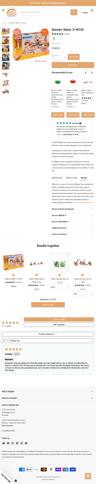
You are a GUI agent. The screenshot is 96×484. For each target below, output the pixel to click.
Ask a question (59, 324)
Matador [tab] (84, 178)
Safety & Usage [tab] (71, 178)
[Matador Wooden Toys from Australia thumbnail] (6, 57)
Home (4, 23)
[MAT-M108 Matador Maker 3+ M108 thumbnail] (6, 40)
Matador (57, 43)
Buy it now (73, 65)
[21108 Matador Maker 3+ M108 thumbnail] (6, 74)
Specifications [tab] (57, 178)
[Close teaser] (15, 481)
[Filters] (4, 340)
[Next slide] (91, 72)
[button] (58, 34)
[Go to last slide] (85, 72)
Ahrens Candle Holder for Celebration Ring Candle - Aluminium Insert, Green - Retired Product (57, 97)
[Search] (73, 12)
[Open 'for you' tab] (88, 476)
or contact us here (8, 430)
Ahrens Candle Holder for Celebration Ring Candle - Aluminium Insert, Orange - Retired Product (72, 97)
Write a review (59, 319)
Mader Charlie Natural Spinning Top (87, 92)
